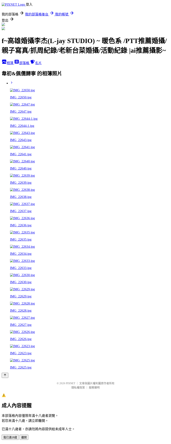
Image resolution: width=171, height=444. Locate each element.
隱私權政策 (78, 387)
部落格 (24, 63)
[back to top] (5, 375)
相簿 (10, 63)
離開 (24, 437)
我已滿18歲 (10, 437)
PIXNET (70, 383)
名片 (38, 63)
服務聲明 (94, 387)
